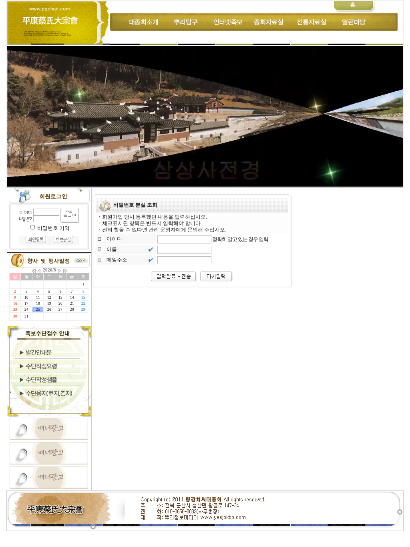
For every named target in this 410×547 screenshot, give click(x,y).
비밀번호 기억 (53, 228)
